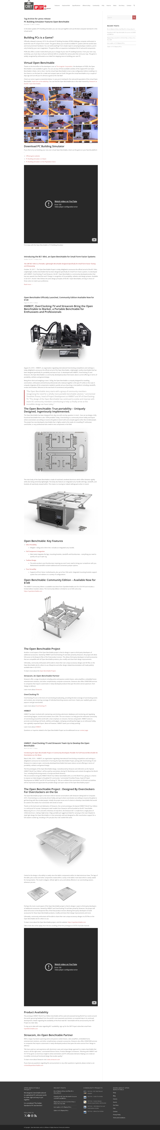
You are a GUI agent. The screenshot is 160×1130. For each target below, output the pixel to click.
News (38, 24)
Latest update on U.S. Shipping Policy (116, 43)
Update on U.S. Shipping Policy (114, 46)
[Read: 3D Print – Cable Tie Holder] (85, 1097)
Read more (27, 284)
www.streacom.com (53, 1059)
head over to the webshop (40, 81)
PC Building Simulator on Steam (36, 159)
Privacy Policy (117, 1114)
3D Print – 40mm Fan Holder (96, 1111)
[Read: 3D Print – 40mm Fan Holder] (85, 1112)
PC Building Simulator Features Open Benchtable (46, 21)
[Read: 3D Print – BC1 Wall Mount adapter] (85, 1092)
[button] (36, 94)
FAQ (114, 1108)
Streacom (39, 689)
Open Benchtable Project (48, 671)
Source (115, 1102)
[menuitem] (57, 5)
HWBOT (38, 727)
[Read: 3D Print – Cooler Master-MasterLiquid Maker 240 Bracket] (85, 1102)
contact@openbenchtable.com (33, 1065)
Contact (115, 1111)
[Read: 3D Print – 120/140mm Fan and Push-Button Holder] (85, 1107)
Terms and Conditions (119, 1118)
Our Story (115, 1105)
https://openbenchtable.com (33, 591)
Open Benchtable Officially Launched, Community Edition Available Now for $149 (59, 298)
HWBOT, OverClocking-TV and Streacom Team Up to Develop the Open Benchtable (56, 744)
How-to (115, 1099)
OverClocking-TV (41, 706)
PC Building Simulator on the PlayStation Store (41, 162)
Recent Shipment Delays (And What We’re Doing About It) (121, 29)
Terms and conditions (64, 1127)
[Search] (134, 5)
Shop (114, 1092)
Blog (114, 1096)
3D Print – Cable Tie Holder (95, 1096)
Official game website (33, 156)
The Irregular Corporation (64, 66)
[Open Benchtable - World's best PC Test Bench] (38, 5)
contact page (84, 730)
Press (40, 259)
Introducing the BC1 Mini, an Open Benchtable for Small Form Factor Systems (59, 256)
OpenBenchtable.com (31, 1029)
